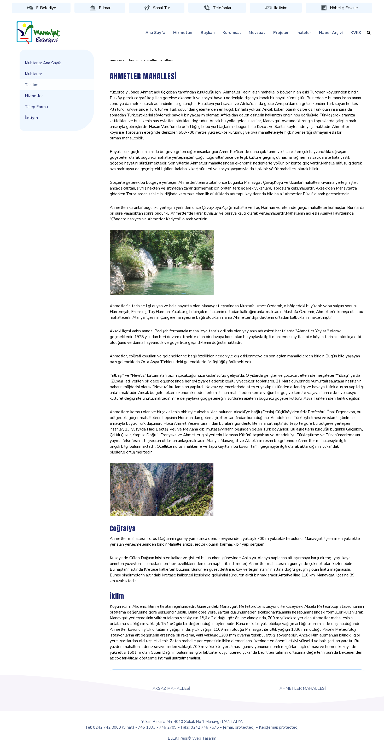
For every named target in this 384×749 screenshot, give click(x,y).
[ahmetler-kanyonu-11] (162, 262)
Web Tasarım (204, 738)
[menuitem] (155, 32)
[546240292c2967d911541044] (161, 489)
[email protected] (239, 727)
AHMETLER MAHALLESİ (303, 688)
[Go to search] (368, 33)
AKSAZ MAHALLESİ (171, 688)
